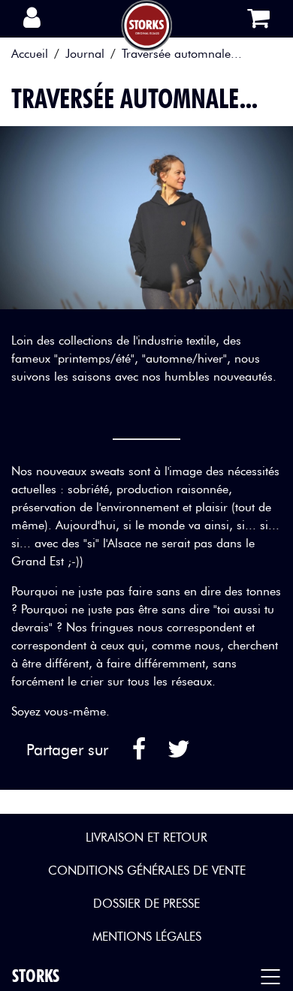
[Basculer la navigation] (274, 976)
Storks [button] (35, 975)
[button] (36, 19)
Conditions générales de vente (147, 870)
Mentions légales (146, 936)
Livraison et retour (146, 837)
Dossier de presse (146, 903)
